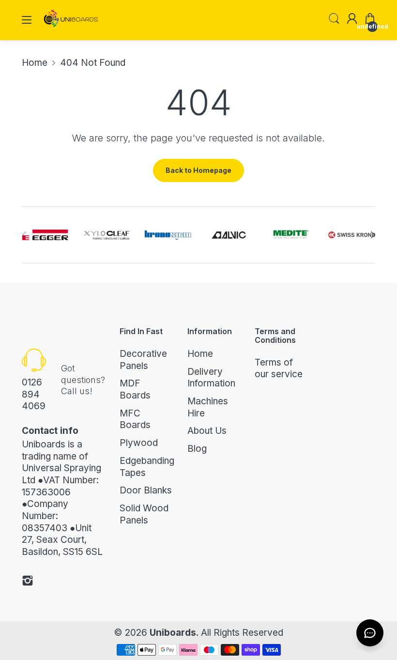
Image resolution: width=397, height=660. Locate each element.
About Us (207, 430)
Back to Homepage (198, 170)
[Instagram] (27, 582)
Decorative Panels (143, 359)
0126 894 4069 (34, 394)
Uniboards (173, 632)
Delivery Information (211, 377)
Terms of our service (279, 368)
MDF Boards (135, 389)
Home (200, 353)
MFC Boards (135, 419)
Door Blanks (146, 490)
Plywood (139, 442)
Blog (197, 448)
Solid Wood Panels (144, 514)
